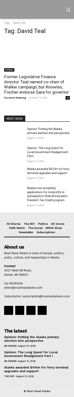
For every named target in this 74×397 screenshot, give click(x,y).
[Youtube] (42, 310)
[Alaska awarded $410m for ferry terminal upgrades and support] (14, 174)
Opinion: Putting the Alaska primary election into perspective (31, 339)
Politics (9, 69)
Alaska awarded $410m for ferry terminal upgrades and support (36, 369)
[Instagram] (19, 310)
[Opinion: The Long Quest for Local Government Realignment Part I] (14, 153)
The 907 (9, 376)
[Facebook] (8, 310)
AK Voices (10, 345)
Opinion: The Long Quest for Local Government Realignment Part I (47, 152)
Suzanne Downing (15, 97)
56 (68, 97)
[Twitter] (30, 310)
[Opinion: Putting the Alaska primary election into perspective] (14, 134)
